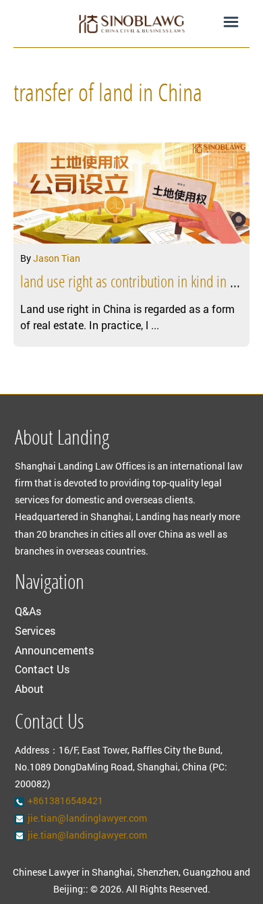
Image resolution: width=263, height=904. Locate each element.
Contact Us (42, 669)
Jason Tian (56, 258)
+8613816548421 (65, 800)
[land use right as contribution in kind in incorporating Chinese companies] (131, 193)
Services (35, 630)
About (29, 688)
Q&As (28, 611)
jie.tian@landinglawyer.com (87, 818)
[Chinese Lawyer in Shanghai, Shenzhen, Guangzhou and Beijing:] (131, 23)
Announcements (54, 650)
